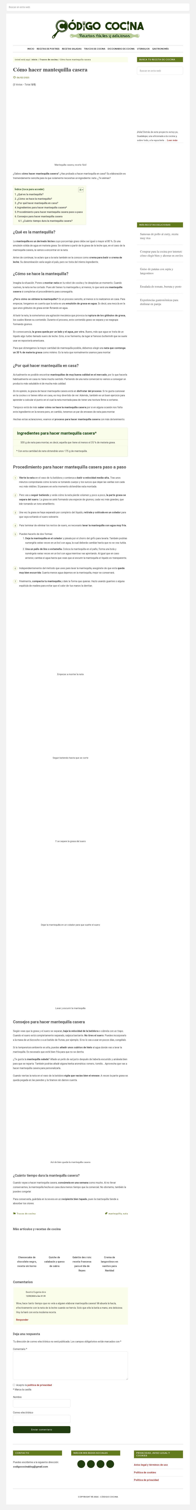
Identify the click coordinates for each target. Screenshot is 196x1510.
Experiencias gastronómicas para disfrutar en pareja (159, 302)
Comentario (20, 1349)
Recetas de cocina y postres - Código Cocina (98, 29)
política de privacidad (39, 1385)
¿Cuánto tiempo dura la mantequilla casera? (48, 220)
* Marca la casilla (22, 1389)
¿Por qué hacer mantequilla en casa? (37, 203)
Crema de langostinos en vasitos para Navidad (109, 1264)
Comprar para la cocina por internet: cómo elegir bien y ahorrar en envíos (161, 253)
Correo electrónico (23, 1412)
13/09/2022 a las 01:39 (35, 1296)
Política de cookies (145, 1472)
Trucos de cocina (26, 1213)
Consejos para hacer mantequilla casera (39, 216)
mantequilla (115, 1213)
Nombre (17, 1397)
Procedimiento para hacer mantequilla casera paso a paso (50, 212)
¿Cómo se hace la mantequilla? (34, 198)
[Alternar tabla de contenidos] (79, 189)
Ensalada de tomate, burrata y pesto (160, 286)
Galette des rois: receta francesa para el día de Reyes (82, 1264)
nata (125, 1213)
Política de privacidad (146, 1480)
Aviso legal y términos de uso (151, 1464)
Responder (22, 1319)
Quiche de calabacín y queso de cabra (54, 1262)
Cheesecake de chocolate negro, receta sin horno (27, 1262)
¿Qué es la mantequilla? (30, 194)
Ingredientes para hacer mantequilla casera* (42, 207)
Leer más (172, 140)
